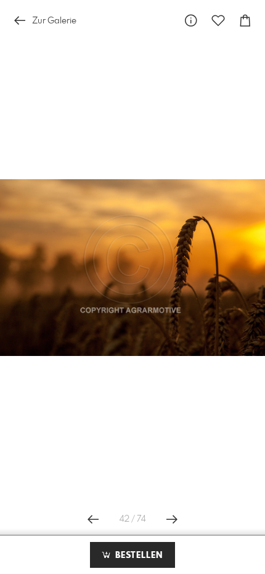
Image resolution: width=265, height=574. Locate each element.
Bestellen (137, 555)
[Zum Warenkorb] (245, 20)
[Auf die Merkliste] (218, 20)
